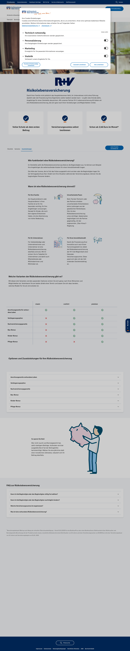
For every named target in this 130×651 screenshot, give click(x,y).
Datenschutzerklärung (30, 26)
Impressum (45, 26)
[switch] (106, 40)
